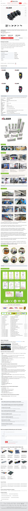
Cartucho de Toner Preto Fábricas (15, 497)
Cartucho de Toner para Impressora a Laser (6, 495)
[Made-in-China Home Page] (14, 1)
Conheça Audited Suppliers (10, 503)
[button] (1, 1)
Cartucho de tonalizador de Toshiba (17, 486)
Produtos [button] (9, 3)
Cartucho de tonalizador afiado (10, 486)
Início (1, 5)
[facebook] (21, 503)
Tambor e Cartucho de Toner (22, 5)
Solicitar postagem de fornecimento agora (10, 443)
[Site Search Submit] (20, 3)
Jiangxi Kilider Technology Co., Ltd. (6, 32)
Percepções (15, 503)
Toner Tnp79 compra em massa (4, 499)
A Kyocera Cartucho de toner (10, 483)
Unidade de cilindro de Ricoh (24, 483)
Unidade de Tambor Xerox (4, 483)
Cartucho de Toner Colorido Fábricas (5, 497)
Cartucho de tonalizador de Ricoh (17, 483)
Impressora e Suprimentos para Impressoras (13, 5)
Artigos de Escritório (5, 5)
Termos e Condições (24, 508)
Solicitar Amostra (17, 39)
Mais (1, 500)
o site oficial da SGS (18, 341)
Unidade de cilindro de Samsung (4, 486)
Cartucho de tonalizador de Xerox (24, 486)
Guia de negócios (18, 503)
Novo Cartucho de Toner (15, 495)
